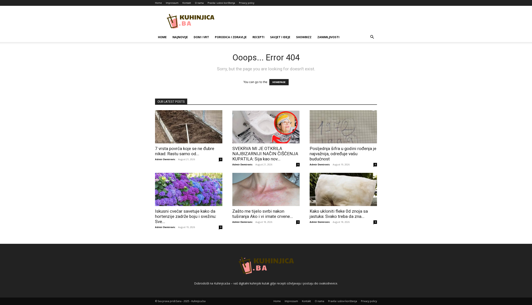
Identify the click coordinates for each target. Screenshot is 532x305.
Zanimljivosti (328, 37)
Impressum (172, 2)
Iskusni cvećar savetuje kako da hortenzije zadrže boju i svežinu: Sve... (185, 216)
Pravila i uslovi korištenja (221, 2)
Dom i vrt (201, 37)
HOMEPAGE (279, 82)
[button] (372, 37)
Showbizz (304, 37)
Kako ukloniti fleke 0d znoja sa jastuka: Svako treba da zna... (339, 214)
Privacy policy (246, 2)
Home (158, 2)
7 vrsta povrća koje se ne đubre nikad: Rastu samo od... (184, 151)
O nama (199, 2)
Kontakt (186, 2)
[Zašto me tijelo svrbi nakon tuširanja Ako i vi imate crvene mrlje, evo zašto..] (266, 189)
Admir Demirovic (165, 159)
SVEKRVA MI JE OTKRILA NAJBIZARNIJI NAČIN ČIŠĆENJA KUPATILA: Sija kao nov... (265, 153)
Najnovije (180, 37)
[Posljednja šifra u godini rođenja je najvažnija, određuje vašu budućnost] (343, 126)
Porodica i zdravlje (231, 37)
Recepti (258, 37)
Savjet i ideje (280, 37)
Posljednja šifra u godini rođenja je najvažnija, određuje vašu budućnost (343, 153)
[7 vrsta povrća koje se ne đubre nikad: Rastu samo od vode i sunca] (188, 126)
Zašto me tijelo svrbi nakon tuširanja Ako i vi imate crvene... (262, 214)
